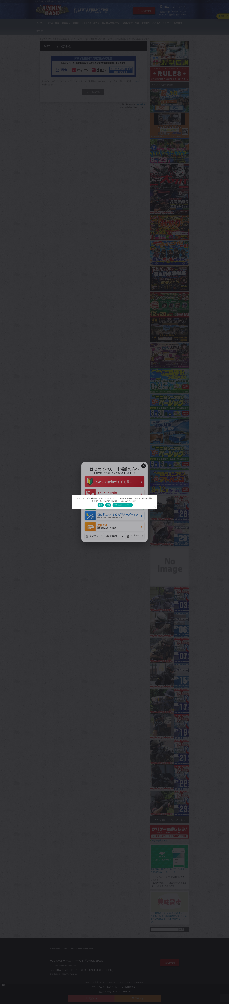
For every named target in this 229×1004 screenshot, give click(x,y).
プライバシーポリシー (122, 505)
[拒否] (155, 507)
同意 (100, 505)
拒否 (108, 505)
